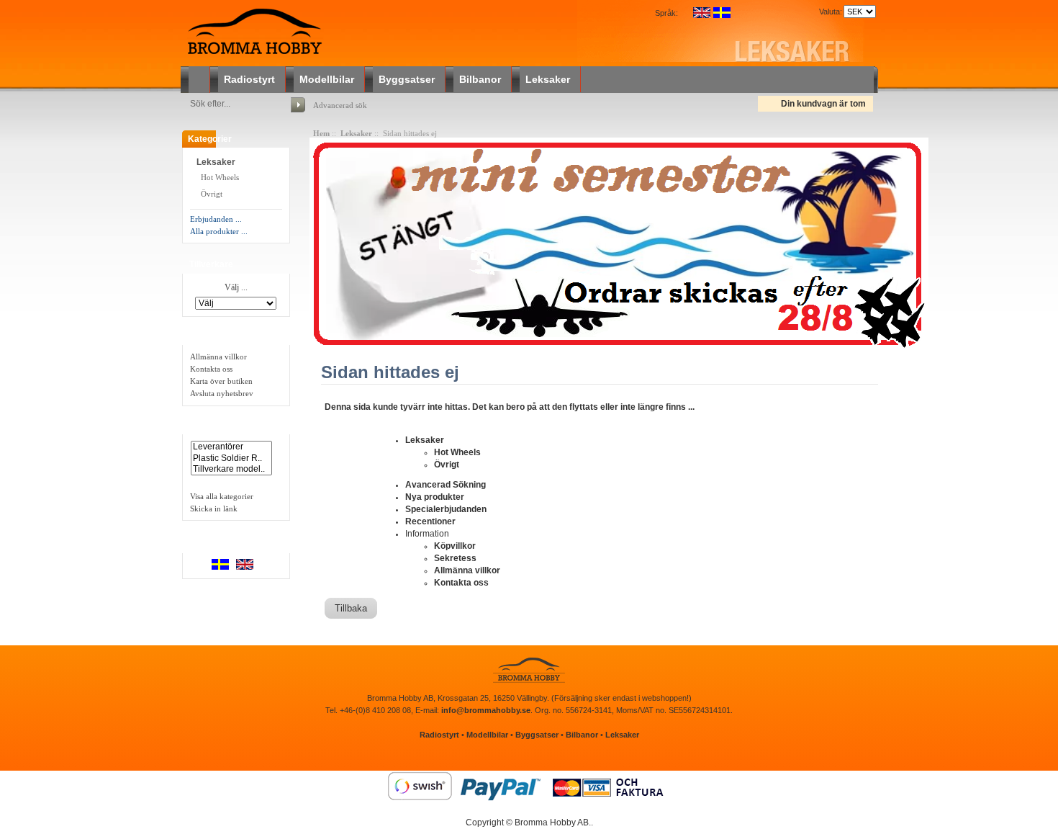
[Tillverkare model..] (231, 469)
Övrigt (210, 193)
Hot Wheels (219, 177)
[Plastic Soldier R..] (231, 458)
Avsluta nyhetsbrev (221, 393)
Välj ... (236, 288)
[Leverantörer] (231, 447)
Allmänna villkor (218, 356)
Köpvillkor (455, 546)
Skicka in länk (214, 508)
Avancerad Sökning (445, 484)
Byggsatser (407, 79)
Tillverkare (211, 264)
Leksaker (547, 79)
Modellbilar (326, 79)
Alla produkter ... (219, 231)
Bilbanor (480, 79)
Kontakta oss (211, 368)
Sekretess (455, 558)
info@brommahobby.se (485, 710)
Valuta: (828, 11)
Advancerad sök (340, 105)
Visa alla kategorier (221, 496)
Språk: (666, 13)
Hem (321, 133)
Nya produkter (434, 497)
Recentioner (430, 521)
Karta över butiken (221, 381)
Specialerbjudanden (446, 509)
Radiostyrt (249, 79)
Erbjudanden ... (216, 219)
